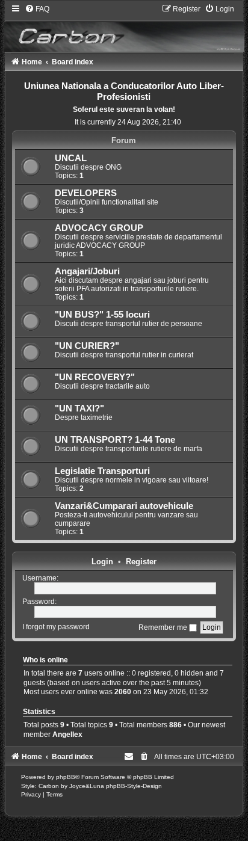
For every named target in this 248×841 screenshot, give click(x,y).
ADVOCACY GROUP (99, 228)
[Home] (124, 28)
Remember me (163, 627)
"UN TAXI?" (79, 408)
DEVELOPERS (86, 193)
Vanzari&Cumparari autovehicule (124, 506)
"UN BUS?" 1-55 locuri (102, 314)
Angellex (67, 734)
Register (141, 561)
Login (102, 561)
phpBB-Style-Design (134, 786)
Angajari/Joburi (87, 271)
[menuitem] (37, 9)
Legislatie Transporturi (102, 471)
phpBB (65, 777)
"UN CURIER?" (87, 346)
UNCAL (71, 158)
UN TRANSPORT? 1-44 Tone (115, 440)
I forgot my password (56, 627)
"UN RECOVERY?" (95, 377)
